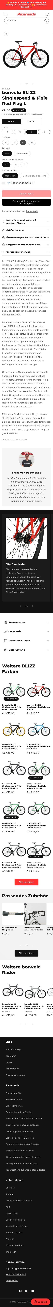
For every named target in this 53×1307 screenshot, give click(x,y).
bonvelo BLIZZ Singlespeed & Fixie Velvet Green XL (36, 786)
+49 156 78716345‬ (16, 1274)
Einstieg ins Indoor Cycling (19, 1112)
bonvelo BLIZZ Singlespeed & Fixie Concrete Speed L (36, 865)
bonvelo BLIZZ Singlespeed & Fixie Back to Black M (11, 786)
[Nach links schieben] (20, 83)
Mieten (11, 121)
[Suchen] (45, 20)
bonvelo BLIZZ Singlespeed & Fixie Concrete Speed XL (11, 865)
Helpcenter (12, 1280)
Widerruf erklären (14, 1245)
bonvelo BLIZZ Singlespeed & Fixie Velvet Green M (11, 707)
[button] (6, 14)
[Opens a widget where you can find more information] (40, 1302)
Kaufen (31, 121)
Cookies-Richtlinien (15, 1220)
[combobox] (26, 20)
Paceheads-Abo (14, 1093)
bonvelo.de (32, 211)
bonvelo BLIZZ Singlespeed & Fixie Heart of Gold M (11, 746)
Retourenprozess (14, 1232)
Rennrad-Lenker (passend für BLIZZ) (33, 928)
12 (7, 165)
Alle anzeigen (26, 882)
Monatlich (11, 176)
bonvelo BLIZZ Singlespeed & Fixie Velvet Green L (11, 825)
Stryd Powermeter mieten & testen (23, 1157)
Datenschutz (12, 1213)
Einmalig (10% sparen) (36, 176)
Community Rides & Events (19, 1200)
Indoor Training (13, 1049)
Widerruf (10, 1239)
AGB (8, 1207)
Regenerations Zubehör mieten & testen (25, 1170)
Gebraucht (24, 154)
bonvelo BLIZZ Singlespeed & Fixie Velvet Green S (36, 825)
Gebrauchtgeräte (14, 1106)
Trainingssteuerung (15, 1075)
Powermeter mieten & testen (20, 1150)
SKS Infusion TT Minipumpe (9, 928)
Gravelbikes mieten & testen (20, 1138)
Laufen (9, 1062)
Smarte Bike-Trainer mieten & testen (24, 1118)
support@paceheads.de (18, 1268)
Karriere (10, 1194)
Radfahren (11, 1056)
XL (44, 132)
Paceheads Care (14, 1099)
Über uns (10, 1187)
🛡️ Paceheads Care (19, 182)
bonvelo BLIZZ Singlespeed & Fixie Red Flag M (38, 707)
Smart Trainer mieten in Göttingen (22, 1125)
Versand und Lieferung (17, 1226)
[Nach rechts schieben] (33, 83)
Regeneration (12, 1068)
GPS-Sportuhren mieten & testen (22, 1163)
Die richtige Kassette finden (19, 1131)
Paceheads (21, 1302)
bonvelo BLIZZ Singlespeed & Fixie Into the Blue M (38, 746)
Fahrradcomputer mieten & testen (22, 1144)
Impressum (11, 1252)
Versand (16, 114)
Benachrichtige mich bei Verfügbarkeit (26, 202)
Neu (8, 154)
